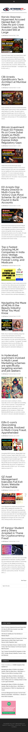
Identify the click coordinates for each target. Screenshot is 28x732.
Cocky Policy (18, 725)
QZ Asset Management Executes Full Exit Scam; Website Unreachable (12, 481)
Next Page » (24, 580)
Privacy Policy (11, 725)
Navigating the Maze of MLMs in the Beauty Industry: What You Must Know (13, 308)
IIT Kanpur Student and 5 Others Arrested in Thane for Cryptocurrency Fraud (13, 533)
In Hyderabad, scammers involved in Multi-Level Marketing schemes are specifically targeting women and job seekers (13, 363)
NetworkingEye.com (20, 723)
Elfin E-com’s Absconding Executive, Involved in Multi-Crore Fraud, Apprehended (13, 427)
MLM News (14, 9)
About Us (4, 725)
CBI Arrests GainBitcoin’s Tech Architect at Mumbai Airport (13, 80)
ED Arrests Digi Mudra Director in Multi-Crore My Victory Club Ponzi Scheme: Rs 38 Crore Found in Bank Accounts (14, 195)
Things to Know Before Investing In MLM (11, 673)
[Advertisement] (14, 604)
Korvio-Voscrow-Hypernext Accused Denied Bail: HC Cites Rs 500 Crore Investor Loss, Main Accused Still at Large (13, 24)
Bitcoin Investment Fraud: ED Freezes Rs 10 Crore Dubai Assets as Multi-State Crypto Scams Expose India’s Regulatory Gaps (13, 135)
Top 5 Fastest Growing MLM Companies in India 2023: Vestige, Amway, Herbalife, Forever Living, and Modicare (13, 254)
